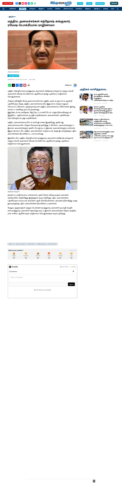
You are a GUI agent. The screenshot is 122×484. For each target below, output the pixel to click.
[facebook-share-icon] (17, 86)
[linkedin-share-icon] (20, 86)
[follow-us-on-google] (75, 85)
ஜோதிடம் (97, 9)
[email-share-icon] (24, 86)
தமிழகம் (32, 9)
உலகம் (49, 9)
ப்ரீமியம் (23, 9)
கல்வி (113, 9)
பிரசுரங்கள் (100, 3)
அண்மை (12, 9)
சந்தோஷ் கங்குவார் (41, 244)
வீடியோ (88, 9)
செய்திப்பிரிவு (13, 75)
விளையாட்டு (68, 9)
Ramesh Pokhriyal (31, 244)
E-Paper (80, 3)
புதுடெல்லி (11, 244)
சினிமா (57, 9)
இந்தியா (41, 9)
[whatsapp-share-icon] (9, 86)
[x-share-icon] (13, 86)
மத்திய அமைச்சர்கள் (20, 244)
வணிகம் (79, 9)
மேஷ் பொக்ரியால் (52, 244)
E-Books (89, 3)
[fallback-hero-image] (86, 97)
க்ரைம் (105, 9)
